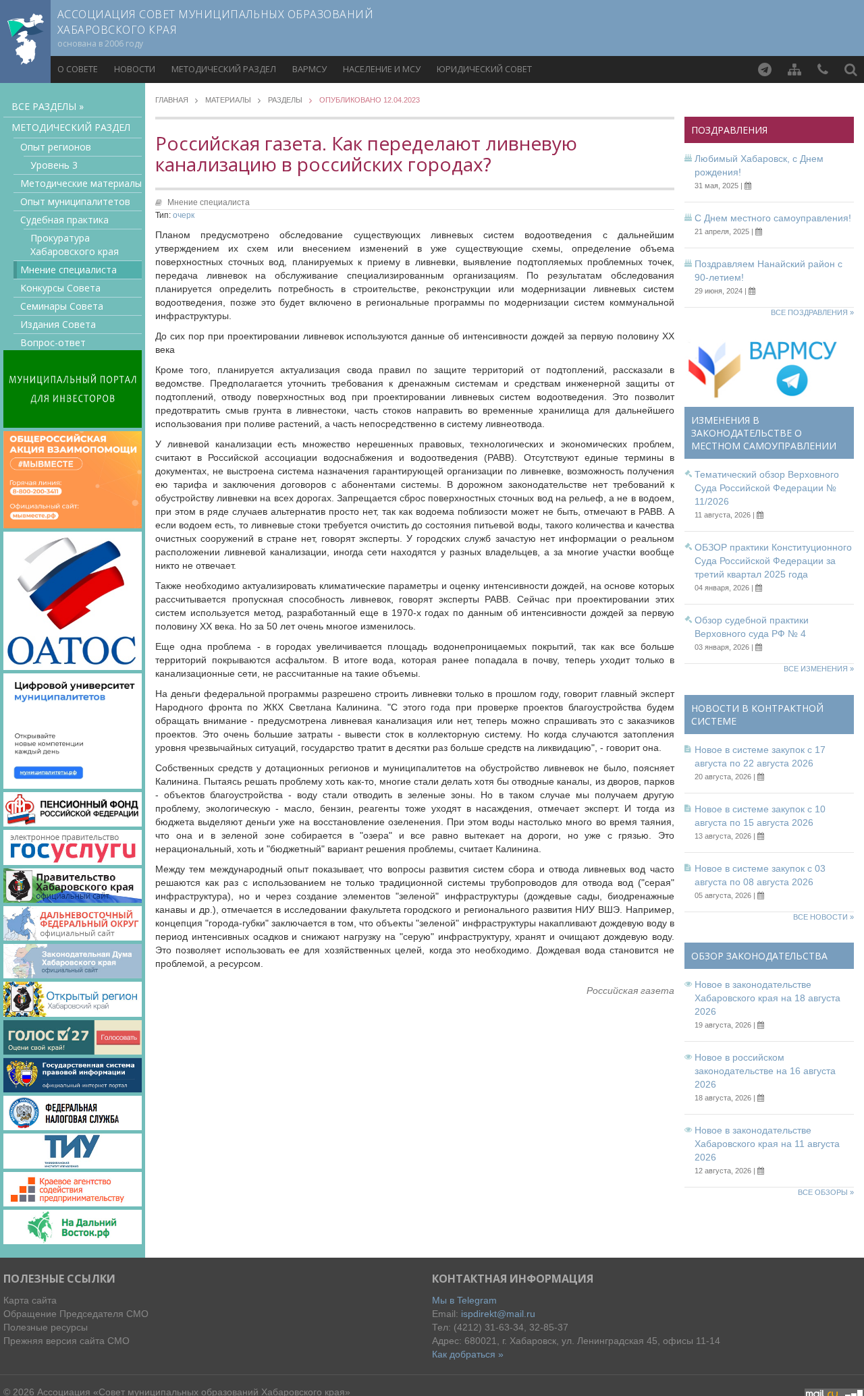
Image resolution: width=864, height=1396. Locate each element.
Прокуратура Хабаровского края (74, 244)
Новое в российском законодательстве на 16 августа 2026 (765, 1071)
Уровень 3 (54, 165)
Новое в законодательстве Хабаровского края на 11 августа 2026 (767, 1144)
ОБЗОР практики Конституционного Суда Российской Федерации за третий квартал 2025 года (773, 561)
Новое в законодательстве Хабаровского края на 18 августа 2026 (767, 998)
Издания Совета (58, 324)
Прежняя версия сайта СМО (66, 1340)
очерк (183, 215)
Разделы (285, 100)
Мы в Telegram (464, 1300)
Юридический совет (484, 69)
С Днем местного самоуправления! (773, 218)
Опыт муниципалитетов (75, 201)
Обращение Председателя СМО (75, 1313)
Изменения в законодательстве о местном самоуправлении (763, 433)
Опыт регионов (55, 146)
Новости (134, 69)
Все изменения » (819, 669)
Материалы (228, 100)
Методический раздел (223, 69)
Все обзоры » (826, 1192)
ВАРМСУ (309, 69)
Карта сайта (30, 1300)
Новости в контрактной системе (757, 714)
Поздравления (729, 129)
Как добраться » (468, 1354)
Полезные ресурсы (45, 1327)
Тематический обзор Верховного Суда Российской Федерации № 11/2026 (767, 488)
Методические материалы (81, 183)
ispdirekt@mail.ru (498, 1313)
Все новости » (823, 917)
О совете (77, 69)
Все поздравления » (812, 312)
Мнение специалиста (68, 269)
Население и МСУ (382, 69)
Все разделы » (47, 106)
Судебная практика (64, 219)
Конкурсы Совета (60, 287)
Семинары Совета (61, 306)
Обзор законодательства (759, 955)
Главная (171, 100)
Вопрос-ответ (53, 342)
